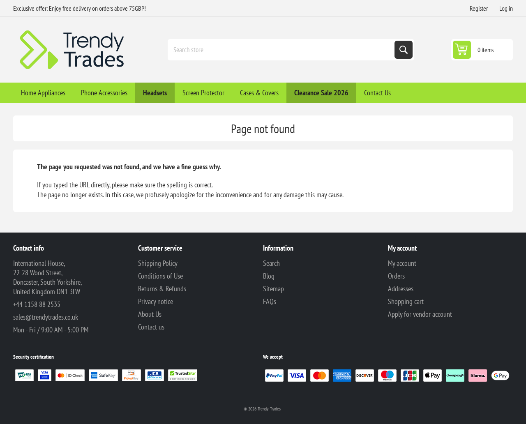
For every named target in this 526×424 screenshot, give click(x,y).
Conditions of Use (160, 276)
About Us (149, 314)
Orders (396, 276)
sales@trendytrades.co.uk (45, 317)
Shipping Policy (158, 263)
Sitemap (273, 288)
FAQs (269, 301)
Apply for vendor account (420, 314)
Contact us (151, 327)
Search (403, 50)
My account (402, 263)
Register (479, 8)
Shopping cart (406, 301)
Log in (506, 8)
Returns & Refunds (162, 288)
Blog (269, 276)
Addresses (400, 288)
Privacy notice (155, 301)
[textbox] (281, 50)
